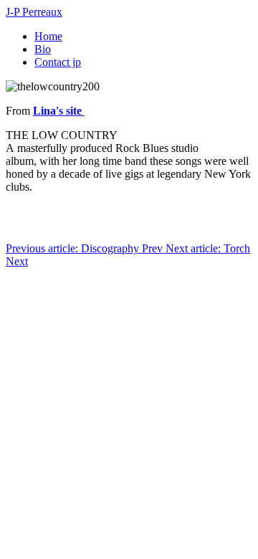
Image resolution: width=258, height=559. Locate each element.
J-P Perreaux (34, 12)
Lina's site (59, 111)
